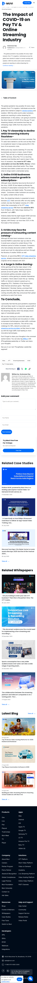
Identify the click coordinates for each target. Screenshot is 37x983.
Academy (21, 870)
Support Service (23, 913)
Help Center (22, 906)
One (3, 817)
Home (3, 7)
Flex (3, 825)
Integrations (6, 949)
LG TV (20, 838)
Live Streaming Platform (26, 874)
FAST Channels (23, 884)
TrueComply (6, 832)
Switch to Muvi (7, 924)
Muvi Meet (5, 835)
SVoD (28, 360)
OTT (9, 360)
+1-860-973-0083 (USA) (12, 964)
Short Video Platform (25, 863)
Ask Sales (5, 895)
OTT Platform (23, 859)
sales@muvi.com (10, 960)
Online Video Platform (25, 881)
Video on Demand (24, 866)
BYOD (4, 942)
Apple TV (21, 827)
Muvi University (7, 888)
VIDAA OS (21, 848)
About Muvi (6, 859)
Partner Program (7, 866)
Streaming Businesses (18, 360)
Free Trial (27, 2)
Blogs (7, 7)
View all (4, 561)
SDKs (3, 938)
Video (3, 360)
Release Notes (23, 917)
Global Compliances (8, 877)
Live (3, 821)
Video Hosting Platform (26, 877)
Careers (4, 863)
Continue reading (8, 65)
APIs (3, 935)
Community (22, 910)
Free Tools (5, 920)
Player (4, 843)
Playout (4, 828)
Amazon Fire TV (23, 841)
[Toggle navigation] (34, 2)
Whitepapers (6, 913)
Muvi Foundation (7, 884)
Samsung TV (22, 834)
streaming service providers (10, 328)
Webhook (5, 946)
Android (21, 819)
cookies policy (5, 981)
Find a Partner (6, 870)
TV (3, 839)
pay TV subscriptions (7, 364)
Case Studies (6, 917)
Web (20, 816)
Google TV (22, 830)
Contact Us (5, 892)
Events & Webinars (8, 910)
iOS (19, 823)
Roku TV (21, 845)
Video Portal (22, 920)
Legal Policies (6, 881)
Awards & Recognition (9, 874)
